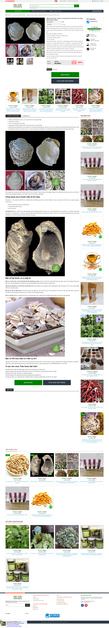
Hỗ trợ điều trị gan (60, 599)
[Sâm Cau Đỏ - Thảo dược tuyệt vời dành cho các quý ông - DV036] (79, 100)
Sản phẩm (7, 613)
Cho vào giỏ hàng (65, 81)
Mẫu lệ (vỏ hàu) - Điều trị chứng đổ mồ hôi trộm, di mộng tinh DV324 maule (43, 15)
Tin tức (26, 613)
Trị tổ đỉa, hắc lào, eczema (38, 600)
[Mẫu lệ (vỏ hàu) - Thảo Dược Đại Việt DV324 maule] (42, 469)
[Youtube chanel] (86, 605)
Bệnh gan (35, 605)
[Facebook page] (82, 605)
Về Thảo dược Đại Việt (73, 1)
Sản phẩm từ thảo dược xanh (64, 597)
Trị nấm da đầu (36, 598)
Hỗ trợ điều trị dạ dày (61, 602)
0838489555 (11, 1)
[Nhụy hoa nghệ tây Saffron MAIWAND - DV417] (92, 199)
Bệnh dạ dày (35, 609)
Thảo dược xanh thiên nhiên (19, 15)
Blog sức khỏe (63, 1)
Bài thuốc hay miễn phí (62, 604)
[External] (54, 616)
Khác (58, 595)
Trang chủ (9, 15)
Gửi (27, 605)
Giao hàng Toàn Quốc (56, 11)
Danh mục (17, 11)
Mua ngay (65, 75)
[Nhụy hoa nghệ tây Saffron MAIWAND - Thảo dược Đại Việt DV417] (92, 167)
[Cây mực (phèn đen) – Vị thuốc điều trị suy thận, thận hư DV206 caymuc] (17, 541)
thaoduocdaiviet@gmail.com (89, 601)
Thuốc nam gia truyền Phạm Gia (41, 595)
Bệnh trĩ (34, 597)
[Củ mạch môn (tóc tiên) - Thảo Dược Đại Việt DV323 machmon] (17, 469)
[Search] (76, 6)
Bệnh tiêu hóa (36, 607)
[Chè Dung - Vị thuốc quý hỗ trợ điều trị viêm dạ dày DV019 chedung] (42, 541)
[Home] (17, 5)
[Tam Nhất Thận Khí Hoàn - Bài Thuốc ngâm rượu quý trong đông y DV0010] (62, 100)
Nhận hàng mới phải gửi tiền (39, 11)
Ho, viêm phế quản (60, 600)
